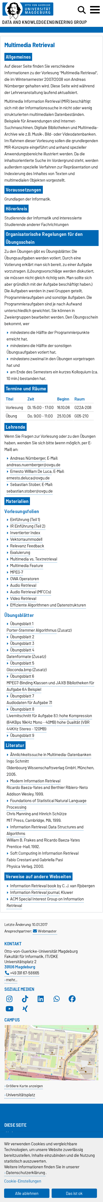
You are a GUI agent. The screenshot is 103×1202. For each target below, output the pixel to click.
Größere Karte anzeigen (24, 1086)
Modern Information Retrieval (35, 781)
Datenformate (19, 656)
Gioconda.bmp (19, 669)
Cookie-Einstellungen (22, 1181)
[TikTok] (25, 999)
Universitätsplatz (20, 1094)
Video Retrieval (23, 598)
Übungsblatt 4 (22, 650)
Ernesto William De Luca (31, 471)
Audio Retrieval (23, 585)
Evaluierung (20, 552)
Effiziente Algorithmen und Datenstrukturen (48, 605)
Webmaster (47, 931)
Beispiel (34, 689)
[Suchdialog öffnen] (82, 10)
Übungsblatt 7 (22, 696)
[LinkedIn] (41, 999)
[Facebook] (72, 999)
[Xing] (25, 1009)
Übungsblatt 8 (22, 709)
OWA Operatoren (24, 579)
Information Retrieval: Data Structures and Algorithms (45, 830)
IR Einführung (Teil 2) (27, 526)
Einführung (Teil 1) (25, 519)
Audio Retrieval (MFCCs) (30, 592)
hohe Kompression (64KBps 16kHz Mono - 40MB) (49, 719)
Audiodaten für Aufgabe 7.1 (29, 702)
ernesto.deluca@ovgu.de (28, 478)
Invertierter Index (25, 533)
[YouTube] (9, 1009)
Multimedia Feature (26, 565)
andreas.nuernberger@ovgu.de (33, 465)
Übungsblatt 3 (22, 643)
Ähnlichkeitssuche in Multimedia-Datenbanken (50, 754)
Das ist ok (74, 1193)
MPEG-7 (16, 572)
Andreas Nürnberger (27, 458)
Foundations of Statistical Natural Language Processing (46, 804)
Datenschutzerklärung (25, 1172)
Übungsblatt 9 (22, 735)
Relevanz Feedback (27, 546)
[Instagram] (9, 999)
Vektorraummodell (26, 539)
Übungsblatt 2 (22, 637)
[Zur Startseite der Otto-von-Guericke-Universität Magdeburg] (31, 11)
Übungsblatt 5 (22, 663)
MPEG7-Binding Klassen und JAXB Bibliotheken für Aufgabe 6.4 (50, 686)
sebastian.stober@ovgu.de (30, 491)
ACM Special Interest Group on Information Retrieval (45, 902)
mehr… (11, 979)
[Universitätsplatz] (51, 1079)
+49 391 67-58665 (24, 972)
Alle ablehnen (26, 1193)
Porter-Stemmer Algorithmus (32, 630)
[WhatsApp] (57, 999)
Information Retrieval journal (34, 892)
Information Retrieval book (33, 886)
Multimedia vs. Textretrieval (33, 559)
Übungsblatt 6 (22, 676)
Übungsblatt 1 (22, 623)
